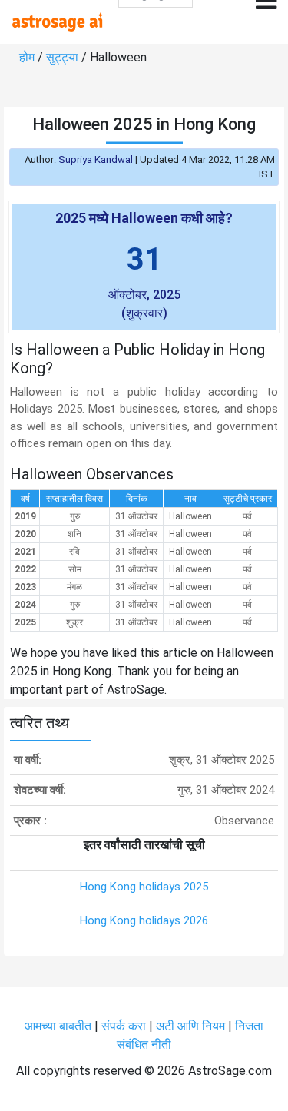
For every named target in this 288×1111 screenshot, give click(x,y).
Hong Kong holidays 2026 (144, 920)
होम (28, 57)
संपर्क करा (125, 1026)
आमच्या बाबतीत (59, 1026)
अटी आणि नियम (190, 1026)
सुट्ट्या (63, 57)
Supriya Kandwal (95, 159)
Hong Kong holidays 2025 (144, 887)
